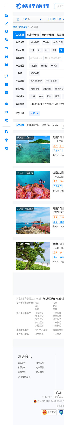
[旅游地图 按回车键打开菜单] (6, 92)
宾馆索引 (22, 363)
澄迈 (37, 306)
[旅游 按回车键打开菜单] (6, 39)
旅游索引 (22, 372)
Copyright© (47, 396)
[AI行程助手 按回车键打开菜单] (6, 76)
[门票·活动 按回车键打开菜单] (6, 48)
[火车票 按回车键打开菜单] (6, 31)
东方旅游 (19, 34)
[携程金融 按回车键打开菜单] (6, 120)
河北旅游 (39, 316)
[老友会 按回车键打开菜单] (6, 140)
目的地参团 (48, 34)
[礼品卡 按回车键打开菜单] (6, 112)
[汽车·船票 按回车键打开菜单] (6, 56)
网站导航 (40, 367)
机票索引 (22, 367)
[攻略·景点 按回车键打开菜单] (6, 84)
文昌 (37, 303)
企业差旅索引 (24, 377)
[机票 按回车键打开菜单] (6, 23)
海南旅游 (23, 27)
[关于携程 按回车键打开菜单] (6, 148)
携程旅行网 (32, 6)
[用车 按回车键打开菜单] (6, 64)
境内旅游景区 (49, 298)
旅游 (15, 27)
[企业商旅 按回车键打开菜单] (6, 131)
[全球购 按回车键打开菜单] (6, 103)
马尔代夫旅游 (41, 330)
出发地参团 (33, 34)
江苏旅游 (39, 319)
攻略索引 (40, 363)
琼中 (37, 309)
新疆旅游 (39, 326)
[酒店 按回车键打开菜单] (6, 15)
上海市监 (51, 412)
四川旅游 (39, 322)
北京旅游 (39, 313)
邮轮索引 (40, 372)
